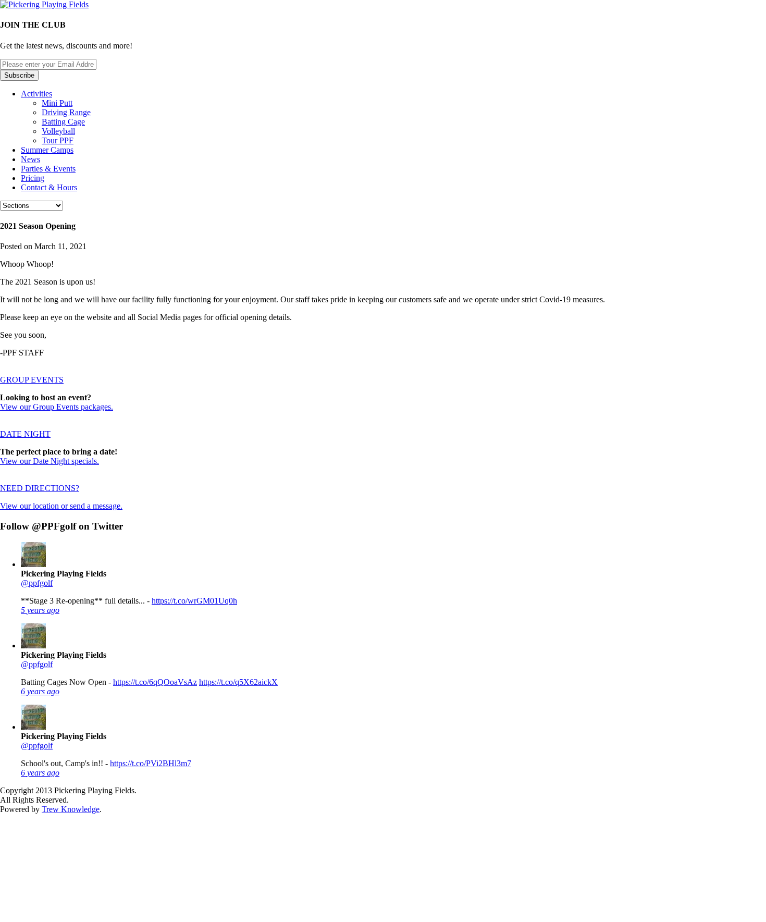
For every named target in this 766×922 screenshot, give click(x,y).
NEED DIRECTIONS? (39, 488)
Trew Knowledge (71, 809)
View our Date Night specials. (49, 461)
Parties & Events (48, 168)
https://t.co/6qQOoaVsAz (155, 682)
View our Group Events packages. (56, 406)
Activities (36, 93)
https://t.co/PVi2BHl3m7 (150, 763)
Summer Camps (47, 149)
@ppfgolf (37, 583)
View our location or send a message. (61, 505)
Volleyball (58, 131)
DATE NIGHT (25, 433)
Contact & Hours (49, 187)
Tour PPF (57, 140)
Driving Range (66, 112)
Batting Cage (63, 121)
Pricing (32, 178)
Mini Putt (57, 103)
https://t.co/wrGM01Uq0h (194, 600)
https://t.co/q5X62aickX (238, 682)
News (30, 159)
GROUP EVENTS (32, 379)
